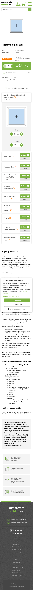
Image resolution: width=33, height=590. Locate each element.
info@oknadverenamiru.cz (19, 522)
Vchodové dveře (16, 544)
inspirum (15, 586)
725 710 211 (14, 519)
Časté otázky (16, 562)
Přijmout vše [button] (17, 300)
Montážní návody (16, 552)
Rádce (16, 559)
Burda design (21, 586)
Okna (16, 541)
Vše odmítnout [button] (17, 305)
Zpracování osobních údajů (16, 567)
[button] (15, 97)
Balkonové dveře (16, 546)
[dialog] (16, 295)
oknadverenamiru (18, 530)
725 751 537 (22, 519)
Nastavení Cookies (16, 572)
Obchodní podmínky (16, 570)
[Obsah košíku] (24, 4)
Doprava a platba (16, 549)
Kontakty (16, 564)
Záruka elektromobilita (16, 575)
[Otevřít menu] (29, 4)
